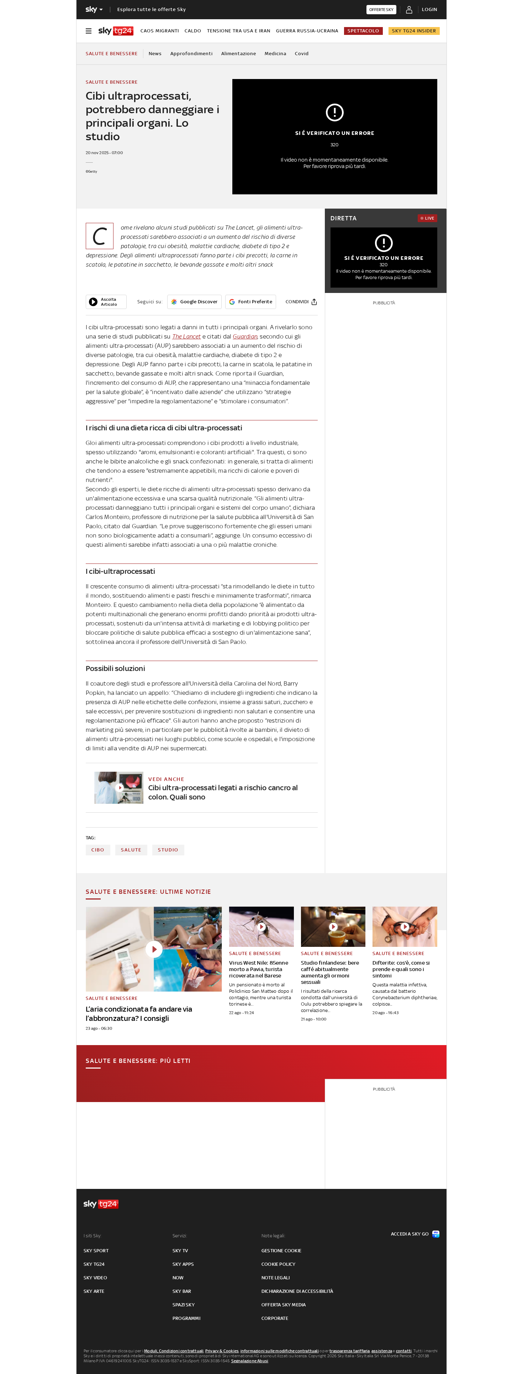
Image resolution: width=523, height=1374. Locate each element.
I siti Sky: (92, 1235)
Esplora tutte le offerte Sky (151, 9)
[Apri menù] (88, 31)
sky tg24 (94, 1264)
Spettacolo (363, 30)
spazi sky (184, 1304)
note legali (276, 1277)
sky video (95, 1277)
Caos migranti (160, 30)
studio (168, 850)
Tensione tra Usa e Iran (238, 30)
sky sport (96, 1250)
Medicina (275, 53)
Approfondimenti (191, 53)
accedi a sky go (410, 1234)
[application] (106, 302)
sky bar (182, 1291)
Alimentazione (238, 53)
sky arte (94, 1291)
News (155, 53)
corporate (275, 1318)
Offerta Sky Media (284, 1304)
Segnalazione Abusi (250, 1360)
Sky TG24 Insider (414, 30)
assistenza (381, 1350)
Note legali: (273, 1235)
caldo (193, 30)
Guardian (245, 336)
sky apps (183, 1264)
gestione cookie (281, 1250)
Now (178, 1277)
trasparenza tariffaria (349, 1350)
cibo (98, 850)
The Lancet (186, 336)
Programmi (186, 1318)
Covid (302, 53)
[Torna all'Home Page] (116, 31)
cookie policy (279, 1264)
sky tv (180, 1250)
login (429, 9)
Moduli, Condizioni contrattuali (174, 1350)
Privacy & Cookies (222, 1350)
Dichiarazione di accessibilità (297, 1291)
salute (131, 850)
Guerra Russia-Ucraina (307, 30)
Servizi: (180, 1235)
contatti (404, 1350)
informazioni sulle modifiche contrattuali (280, 1350)
